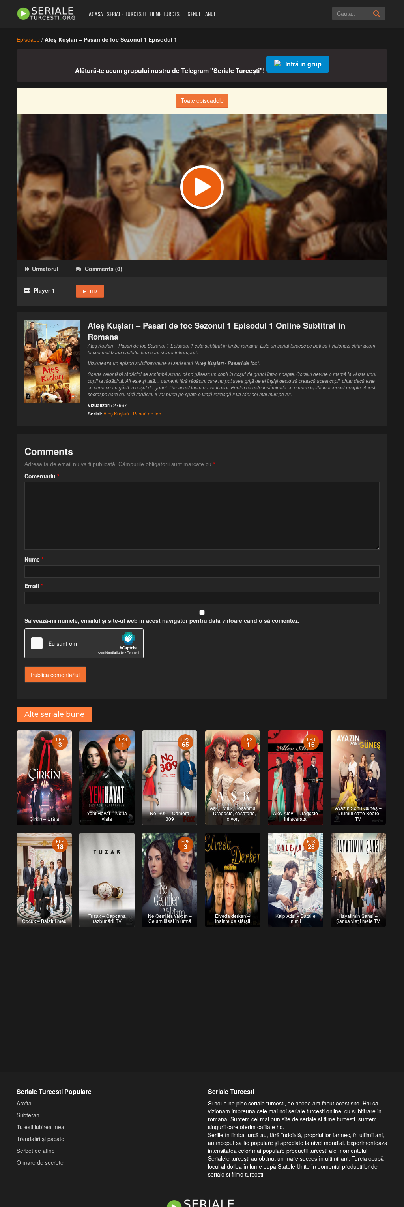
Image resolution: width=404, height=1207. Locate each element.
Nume (33, 559)
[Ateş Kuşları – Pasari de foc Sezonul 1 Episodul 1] (202, 187)
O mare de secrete (40, 1162)
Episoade (28, 39)
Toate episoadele (202, 100)
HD (93, 291)
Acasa (96, 13)
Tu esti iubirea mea (40, 1127)
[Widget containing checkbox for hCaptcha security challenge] (84, 643)
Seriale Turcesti (126, 13)
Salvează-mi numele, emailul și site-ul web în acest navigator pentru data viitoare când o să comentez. (161, 620)
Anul (210, 13)
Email (33, 586)
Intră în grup (303, 63)
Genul (194, 13)
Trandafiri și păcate (40, 1139)
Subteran (28, 1115)
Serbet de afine (36, 1150)
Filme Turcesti (166, 13)
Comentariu (41, 476)
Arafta (24, 1103)
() (103, 269)
